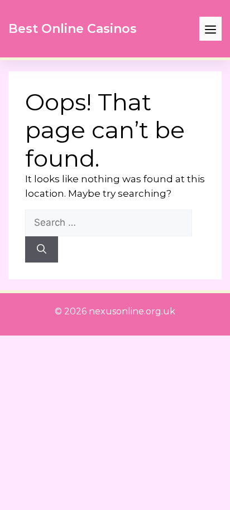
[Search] (41, 249)
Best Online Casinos (72, 28)
